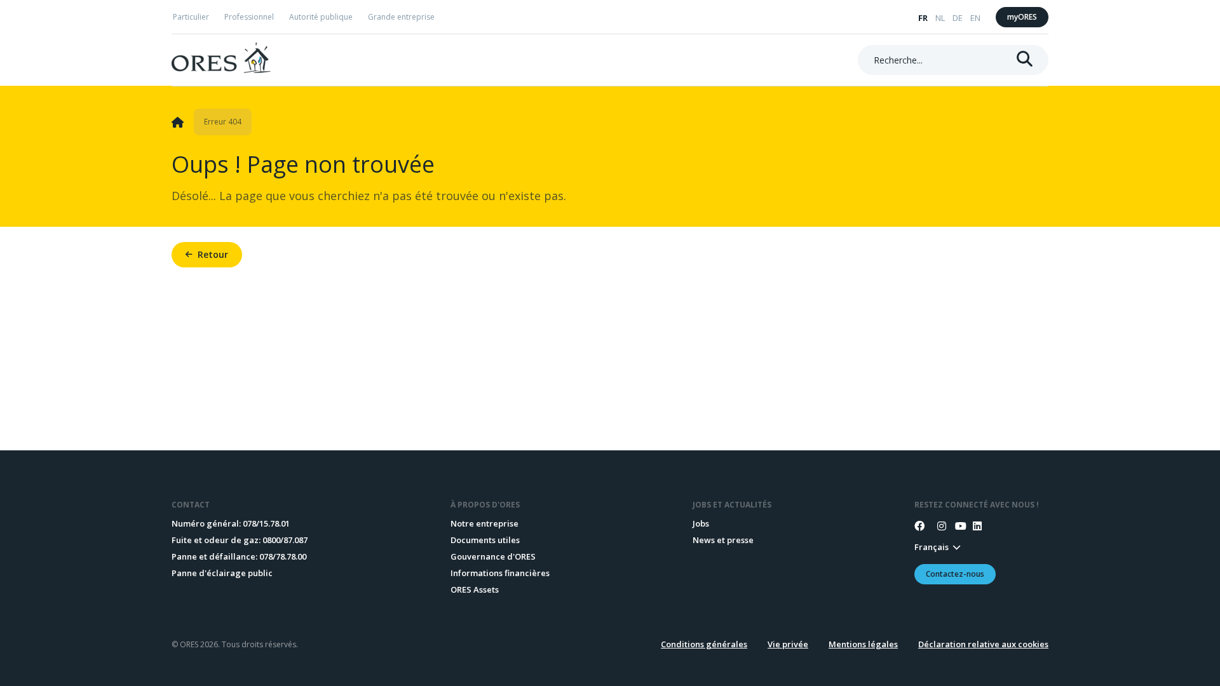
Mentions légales (863, 644)
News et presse (723, 540)
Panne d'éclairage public (222, 573)
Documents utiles (485, 540)
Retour (213, 254)
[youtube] (955, 526)
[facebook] (919, 526)
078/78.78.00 (282, 556)
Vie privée (788, 644)
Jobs (701, 523)
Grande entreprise (401, 16)
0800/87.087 (285, 540)
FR (923, 18)
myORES (1022, 16)
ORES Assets (475, 589)
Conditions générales (704, 644)
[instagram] (937, 526)
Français (931, 547)
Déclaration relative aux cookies (983, 644)
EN (975, 18)
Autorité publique (321, 16)
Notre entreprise (484, 523)
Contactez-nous (955, 573)
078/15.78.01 (266, 523)
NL (940, 18)
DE (957, 18)
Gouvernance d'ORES (493, 556)
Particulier (191, 16)
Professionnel (249, 16)
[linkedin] (973, 526)
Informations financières (500, 573)
